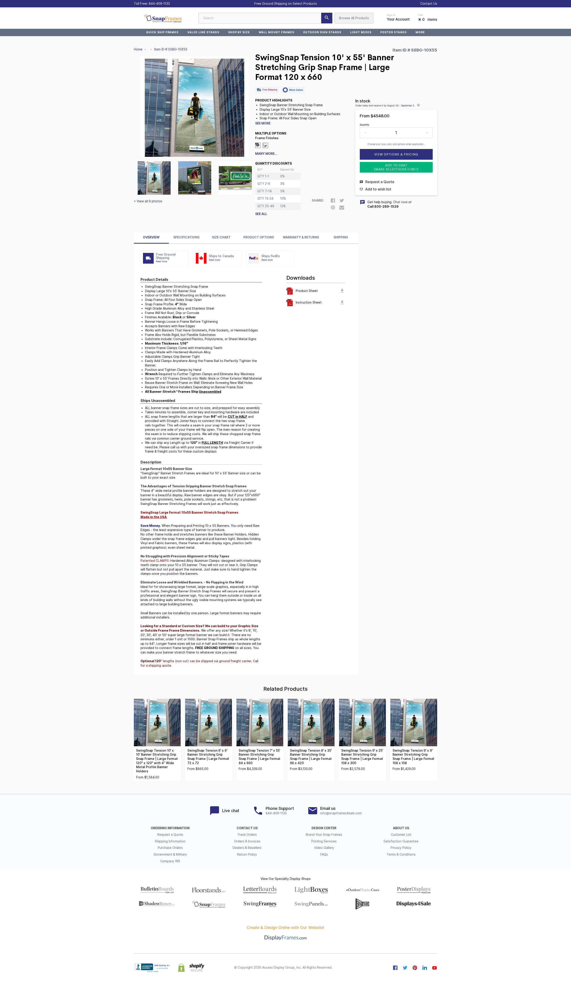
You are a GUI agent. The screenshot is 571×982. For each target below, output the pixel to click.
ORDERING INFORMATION (170, 828)
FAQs (324, 854)
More (420, 32)
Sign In (391, 15)
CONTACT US (247, 828)
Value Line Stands (203, 32)
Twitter (405, 967)
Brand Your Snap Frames (324, 834)
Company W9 (170, 861)
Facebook (395, 967)
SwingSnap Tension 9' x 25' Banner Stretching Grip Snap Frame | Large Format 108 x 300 (362, 757)
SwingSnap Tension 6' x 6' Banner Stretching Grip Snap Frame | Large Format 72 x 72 (208, 757)
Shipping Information (170, 841)
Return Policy (247, 854)
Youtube (434, 967)
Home (138, 49)
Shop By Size (239, 32)
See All (261, 214)
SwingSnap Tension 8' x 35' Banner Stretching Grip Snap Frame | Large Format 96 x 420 (311, 757)
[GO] (326, 18)
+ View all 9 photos (148, 201)
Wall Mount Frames (276, 32)
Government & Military (170, 854)
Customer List (401, 834)
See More (263, 123)
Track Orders (247, 834)
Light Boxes (361, 32)
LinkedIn (424, 967)
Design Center (324, 828)
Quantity (364, 124)
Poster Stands (393, 32)
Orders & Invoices (247, 841)
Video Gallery (324, 848)
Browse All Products (354, 18)
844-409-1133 (159, 3)
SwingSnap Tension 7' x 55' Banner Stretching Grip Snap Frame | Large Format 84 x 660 (259, 757)
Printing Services (324, 841)
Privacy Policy (401, 848)
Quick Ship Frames (162, 32)
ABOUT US (401, 828)
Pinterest (415, 967)
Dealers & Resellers (247, 848)
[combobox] (265, 18)
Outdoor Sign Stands (322, 32)
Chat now (400, 202)
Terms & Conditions (401, 854)
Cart (420, 15)
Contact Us (428, 3)
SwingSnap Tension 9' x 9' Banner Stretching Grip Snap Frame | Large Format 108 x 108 (413, 757)
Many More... (266, 153)
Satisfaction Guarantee (400, 841)
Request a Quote (170, 834)
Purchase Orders (170, 848)
